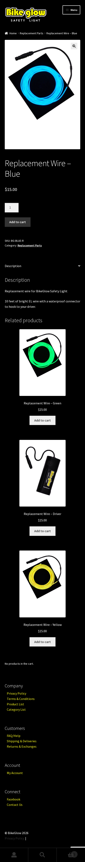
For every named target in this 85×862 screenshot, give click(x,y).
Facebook (13, 799)
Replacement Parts (31, 33)
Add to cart (17, 222)
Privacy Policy (16, 693)
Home (13, 33)
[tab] (42, 266)
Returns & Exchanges (22, 746)
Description (13, 266)
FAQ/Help (13, 736)
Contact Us (14, 805)
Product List (15, 704)
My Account (15, 773)
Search (42, 855)
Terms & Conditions (21, 699)
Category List (16, 709)
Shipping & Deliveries (22, 741)
